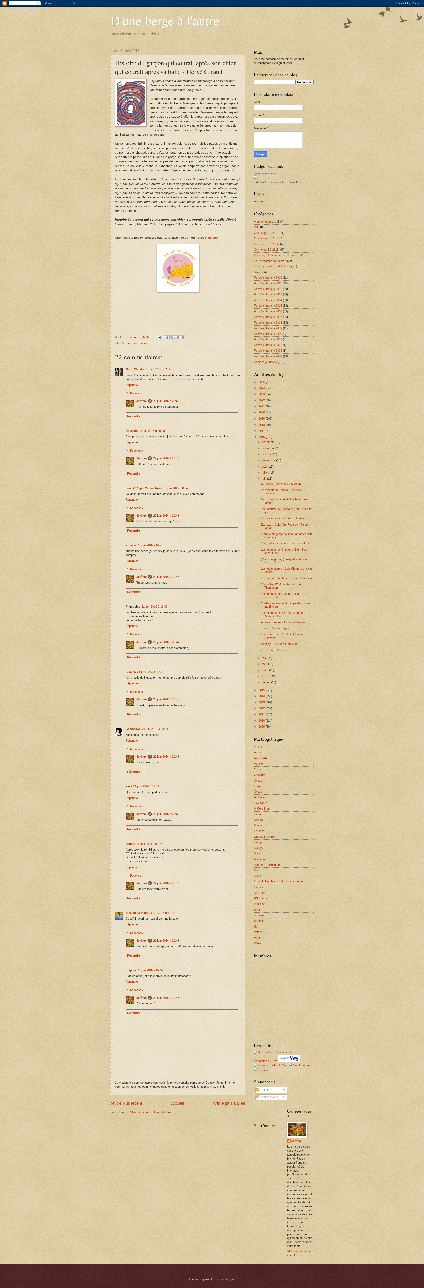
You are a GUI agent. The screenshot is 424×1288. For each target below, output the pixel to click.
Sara (257, 909)
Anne (257, 752)
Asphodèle (260, 758)
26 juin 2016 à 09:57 (150, 970)
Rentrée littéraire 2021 (268, 339)
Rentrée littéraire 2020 (268, 334)
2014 (262, 696)
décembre (268, 442)
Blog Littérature (302, 1065)
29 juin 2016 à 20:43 (166, 515)
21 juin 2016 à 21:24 (146, 786)
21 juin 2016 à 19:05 (154, 606)
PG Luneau (261, 898)
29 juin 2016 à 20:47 (166, 883)
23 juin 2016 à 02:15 (149, 843)
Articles (264, 1089)
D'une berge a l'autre (265, 173)
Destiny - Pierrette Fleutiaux (279, 644)
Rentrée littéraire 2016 (268, 311)
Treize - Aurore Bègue (275, 628)
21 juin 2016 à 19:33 (150, 672)
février (266, 676)
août (265, 466)
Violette (131, 545)
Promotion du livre (265, 1061)
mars (265, 670)
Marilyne (259, 859)
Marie (257, 853)
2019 (262, 418)
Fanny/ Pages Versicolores (144, 488)
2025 (262, 382)
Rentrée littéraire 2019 (268, 328)
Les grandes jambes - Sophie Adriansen (286, 578)
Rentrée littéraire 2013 (268, 294)
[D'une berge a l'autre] (255, 178)
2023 (262, 394)
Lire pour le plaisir (265, 836)
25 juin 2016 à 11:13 (161, 912)
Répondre (132, 385)
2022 (262, 400)
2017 (262, 430)
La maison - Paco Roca (276, 650)
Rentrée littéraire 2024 (268, 356)
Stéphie (259, 920)
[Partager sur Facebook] (179, 337)
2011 (262, 714)
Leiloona (259, 831)
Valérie (258, 932)
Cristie (258, 791)
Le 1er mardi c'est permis (270, 261)
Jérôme (141, 401)
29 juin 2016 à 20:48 (166, 940)
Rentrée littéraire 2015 (268, 305)
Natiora (258, 887)
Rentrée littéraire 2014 (268, 300)
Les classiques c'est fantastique (274, 266)
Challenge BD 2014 (266, 244)
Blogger (229, 1279)
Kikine (258, 825)
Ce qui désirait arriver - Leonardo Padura (286, 543)
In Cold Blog (262, 808)
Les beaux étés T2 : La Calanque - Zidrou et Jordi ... (283, 614)
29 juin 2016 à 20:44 (166, 642)
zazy (129, 786)
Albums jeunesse (265, 221)
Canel (257, 769)
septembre (269, 460)
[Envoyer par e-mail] (166, 337)
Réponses (136, 393)
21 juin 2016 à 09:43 (176, 488)
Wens (257, 943)
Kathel (258, 814)
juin (264, 478)
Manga (258, 272)
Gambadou (133, 729)
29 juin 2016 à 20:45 (166, 699)
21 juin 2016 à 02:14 (159, 369)
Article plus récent (126, 1103)
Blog (284, 1065)
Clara (257, 786)
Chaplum (259, 775)
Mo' (256, 870)
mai (264, 658)
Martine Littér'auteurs (267, 864)
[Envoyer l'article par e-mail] (158, 337)
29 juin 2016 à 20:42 (166, 401)
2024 (262, 388)
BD (256, 227)
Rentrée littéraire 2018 (268, 322)
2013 (262, 702)
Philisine (259, 904)
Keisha (258, 820)
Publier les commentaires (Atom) (150, 1112)
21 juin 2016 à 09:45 (150, 545)
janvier (266, 682)
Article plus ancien (229, 1103)
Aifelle (258, 747)
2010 (262, 720)
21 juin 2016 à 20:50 (155, 729)
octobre (267, 454)
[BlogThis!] (170, 337)
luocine (131, 672)
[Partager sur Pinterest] (183, 337)
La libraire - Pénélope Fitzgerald (281, 483)
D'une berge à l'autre (165, 20)
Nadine (130, 843)
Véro (257, 937)
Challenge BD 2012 (266, 233)
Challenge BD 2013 (266, 238)
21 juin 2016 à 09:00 (152, 430)
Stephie (131, 970)
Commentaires (268, 1097)
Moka (257, 876)
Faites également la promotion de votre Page (278, 182)
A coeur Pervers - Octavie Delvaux (283, 622)
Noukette (211, 237)
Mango (258, 848)
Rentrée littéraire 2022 (268, 345)
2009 (262, 726)
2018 (262, 424)
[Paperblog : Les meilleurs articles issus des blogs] (289, 1061)
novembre (268, 448)
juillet (265, 472)
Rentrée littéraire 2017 (268, 317)
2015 (262, 690)
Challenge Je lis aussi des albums (276, 255)
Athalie (258, 763)
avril (265, 664)
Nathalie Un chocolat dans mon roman (278, 881)
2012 (262, 708)
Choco (258, 780)
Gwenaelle (260, 803)
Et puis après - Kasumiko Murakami (284, 518)
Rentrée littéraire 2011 (268, 283)
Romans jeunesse (138, 343)
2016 (262, 437)
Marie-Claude (135, 369)
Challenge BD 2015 (266, 249)
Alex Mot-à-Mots (137, 912)
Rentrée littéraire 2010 (268, 277)
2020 (262, 412)
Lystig (258, 842)
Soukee (259, 915)
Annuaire (263, 1070)
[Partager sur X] (174, 337)
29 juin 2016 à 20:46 (166, 756)
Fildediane (260, 797)
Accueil (177, 1103)
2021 (262, 406)
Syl (256, 926)
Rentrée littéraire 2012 (268, 289)
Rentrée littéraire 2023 (268, 350)
